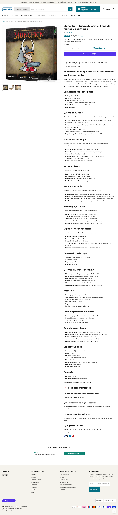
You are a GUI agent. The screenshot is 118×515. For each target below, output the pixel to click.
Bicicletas (14, 16)
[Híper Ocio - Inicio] (7, 9)
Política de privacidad (66, 485)
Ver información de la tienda (73, 66)
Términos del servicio (7, 506)
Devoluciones (64, 480)
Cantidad (66, 44)
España (109, 500)
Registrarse (94, 489)
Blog (79, 16)
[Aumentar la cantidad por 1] (78, 48)
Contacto (62, 490)
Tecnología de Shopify (7, 510)
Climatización (41, 16)
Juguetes (5, 16)
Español (98, 500)
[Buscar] (70, 9)
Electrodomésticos (27, 16)
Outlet (73, 16)
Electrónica (53, 16)
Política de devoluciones (21, 506)
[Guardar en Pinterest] (73, 436)
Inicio (3, 21)
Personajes (63, 16)
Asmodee (69, 32)
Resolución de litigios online (68, 487)
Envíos (62, 477)
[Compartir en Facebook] (65, 436)
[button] (107, 9)
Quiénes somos (64, 475)
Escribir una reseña (74, 454)
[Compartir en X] (67, 436)
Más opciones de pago (89, 58)
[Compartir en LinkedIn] (70, 436)
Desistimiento (64, 482)
